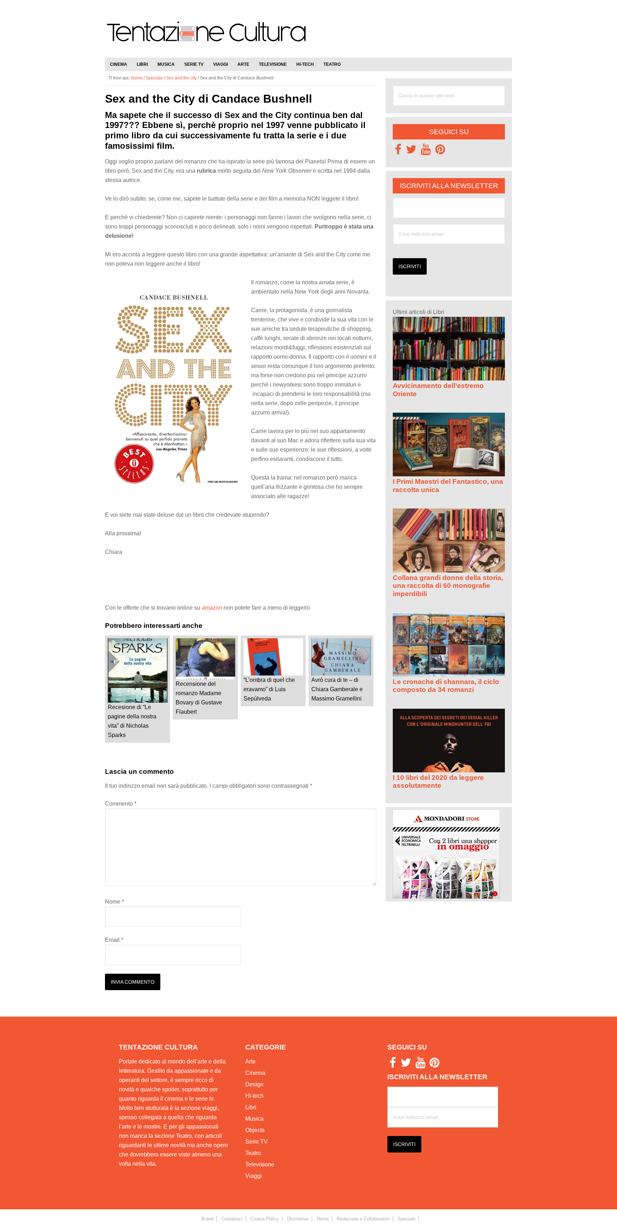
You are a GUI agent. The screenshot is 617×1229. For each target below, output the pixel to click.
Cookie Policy (264, 1218)
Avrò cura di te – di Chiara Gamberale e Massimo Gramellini (337, 689)
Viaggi (253, 1176)
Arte (250, 1061)
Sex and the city (181, 77)
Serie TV (256, 1142)
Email (114, 940)
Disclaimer (298, 1218)
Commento (120, 804)
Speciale (154, 77)
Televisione (259, 1164)
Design (254, 1084)
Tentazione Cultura (206, 36)
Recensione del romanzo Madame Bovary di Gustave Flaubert (199, 698)
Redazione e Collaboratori (363, 1218)
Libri (250, 1107)
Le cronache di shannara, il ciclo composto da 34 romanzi (446, 685)
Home (323, 1218)
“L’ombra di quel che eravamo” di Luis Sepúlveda (269, 689)
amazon (212, 608)
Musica (254, 1119)
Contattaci (231, 1218)
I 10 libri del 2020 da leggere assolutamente (438, 781)
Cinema (255, 1073)
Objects (255, 1130)
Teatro (253, 1153)
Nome (114, 902)
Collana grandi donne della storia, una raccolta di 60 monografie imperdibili (448, 586)
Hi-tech (254, 1096)
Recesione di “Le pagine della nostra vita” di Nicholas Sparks (132, 721)
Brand (207, 1218)
